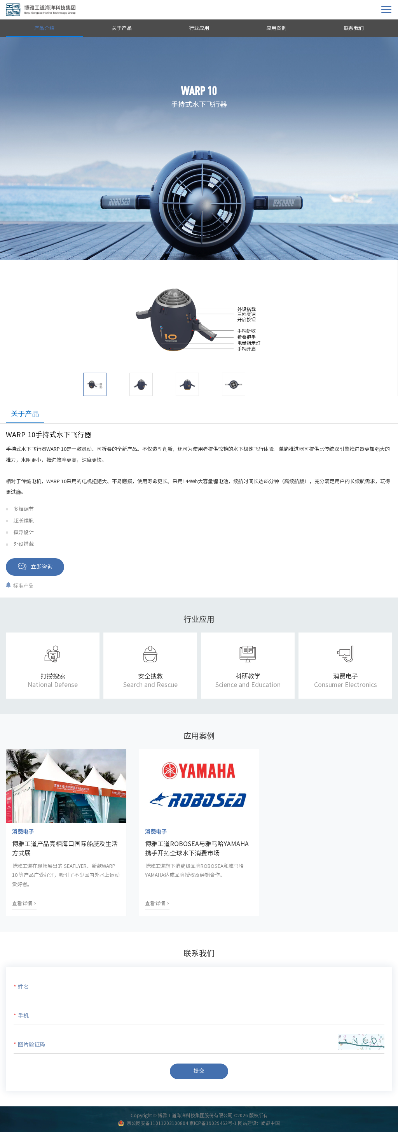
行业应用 (199, 28)
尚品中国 (270, 1123)
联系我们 (354, 28)
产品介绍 (44, 28)
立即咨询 (41, 567)
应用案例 (276, 28)
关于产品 (122, 28)
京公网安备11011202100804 (157, 1123)
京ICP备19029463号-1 (213, 1123)
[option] (198, 320)
